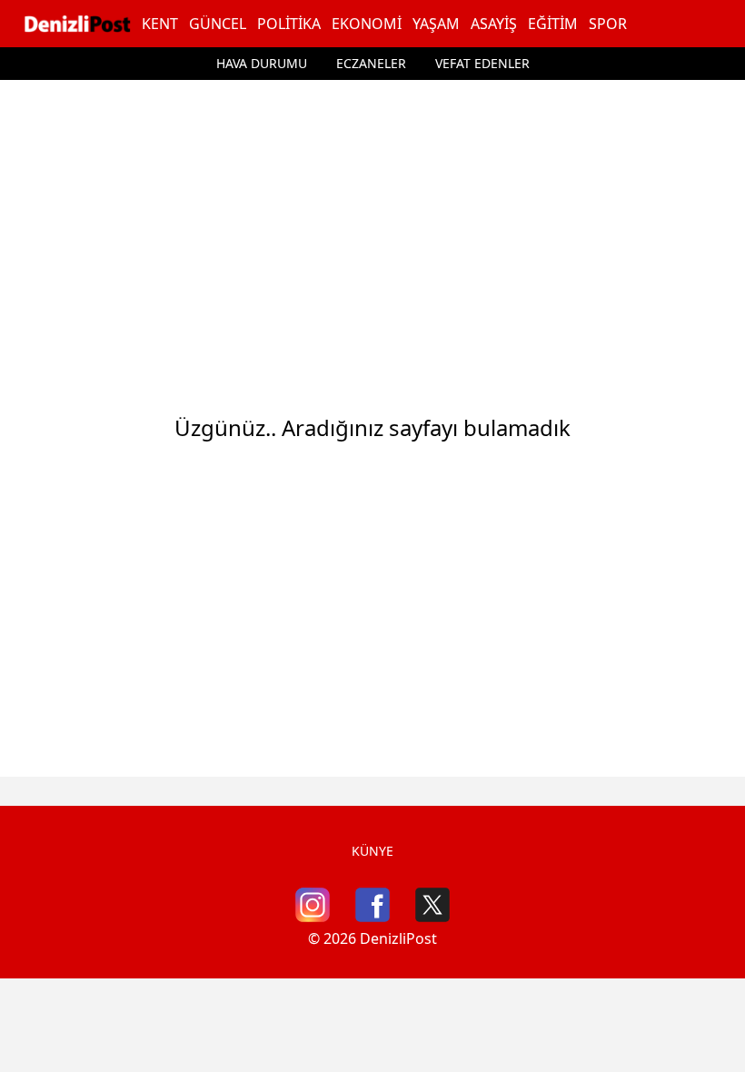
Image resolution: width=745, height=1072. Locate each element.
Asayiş (494, 24)
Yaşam (436, 24)
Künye (372, 850)
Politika (289, 24)
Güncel (217, 24)
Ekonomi (367, 24)
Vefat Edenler (482, 63)
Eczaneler (371, 63)
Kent (160, 24)
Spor (608, 24)
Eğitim (553, 24)
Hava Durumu (261, 63)
